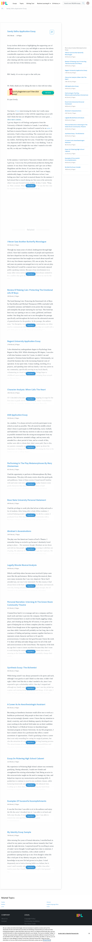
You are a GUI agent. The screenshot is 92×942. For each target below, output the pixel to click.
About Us (4, 919)
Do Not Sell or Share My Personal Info (68, 933)
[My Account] (89, 3)
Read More (30, 274)
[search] (83, 3)
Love (2, 906)
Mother (3, 904)
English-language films (52, 904)
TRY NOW (48, 93)
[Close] (89, 933)
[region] (46, 933)
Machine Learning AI (43, 3)
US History (55, 3)
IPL (2, 8)
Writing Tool (30, 3)
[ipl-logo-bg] (5, 3)
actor (48, 128)
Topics (22, 3)
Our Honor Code (30, 924)
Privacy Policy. (47, 940)
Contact (4, 921)
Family (3, 902)
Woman (49, 902)
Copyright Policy (29, 919)
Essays (15, 3)
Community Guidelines (32, 921)
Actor (48, 906)
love (17, 111)
